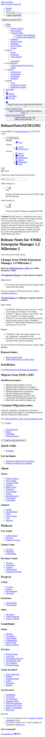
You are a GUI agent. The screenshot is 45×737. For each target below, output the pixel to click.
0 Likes (8, 423)
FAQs (13, 83)
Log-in (8, 10)
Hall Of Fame (11, 643)
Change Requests (12, 436)
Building (9, 676)
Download (10, 89)
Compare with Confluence (25, 35)
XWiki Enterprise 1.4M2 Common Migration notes (23, 419)
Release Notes (11, 487)
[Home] (7, 102)
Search (8, 13)
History (21, 160)
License (13, 48)
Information (22, 162)
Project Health (11, 638)
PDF (7, 190)
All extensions (11, 603)
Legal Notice (11, 498)
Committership (11, 640)
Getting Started (11, 536)
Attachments (23, 158)
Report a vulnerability (14, 708)
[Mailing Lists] (17, 734)
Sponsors (9, 520)
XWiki (13, 52)
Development (16, 74)
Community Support (18, 85)
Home (8, 24)
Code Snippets (16, 57)
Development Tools (13, 661)
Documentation (11, 512)
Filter (3, 179)
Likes (20, 164)
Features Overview (13, 540)
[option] (25, 192)
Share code (10, 710)
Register (9, 8)
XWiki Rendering (12, 617)
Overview (9, 587)
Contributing (10, 695)
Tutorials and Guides (13, 572)
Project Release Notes (14, 109)
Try (7, 92)
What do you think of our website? (19, 463)
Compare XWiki (17, 33)
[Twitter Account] (15, 734)
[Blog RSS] (20, 734)
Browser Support (12, 645)
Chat (7, 518)
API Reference (11, 569)
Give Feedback (11, 699)
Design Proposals (12, 665)
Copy (20, 142)
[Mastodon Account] (7, 734)
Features (9, 589)
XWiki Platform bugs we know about (20, 359)
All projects (15, 61)
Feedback (14, 78)
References (15, 44)
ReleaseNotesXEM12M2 (15, 115)
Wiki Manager (10, 298)
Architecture (10, 565)
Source (21, 153)
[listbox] (22, 197)
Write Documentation (14, 703)
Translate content (12, 701)
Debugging (10, 683)
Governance (10, 636)
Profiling (9, 685)
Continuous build (12, 679)
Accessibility (10, 500)
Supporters (10, 451)
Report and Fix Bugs (14, 705)
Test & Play (10, 697)
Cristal (13, 68)
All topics (9, 538)
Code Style (10, 656)
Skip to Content (7, 2)
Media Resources (12, 496)
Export (20, 147)
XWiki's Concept (17, 28)
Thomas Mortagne (21, 131)
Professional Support (18, 87)
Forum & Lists (11, 516)
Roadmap (14, 39)
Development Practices (14, 658)
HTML (8, 207)
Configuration (11, 554)
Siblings (21, 155)
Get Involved (16, 72)
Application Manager (12, 275)
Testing (8, 681)
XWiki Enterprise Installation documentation (21, 370)
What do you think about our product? (20, 461)
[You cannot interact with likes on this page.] (3, 423)
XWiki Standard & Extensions (22, 65)
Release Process (12, 654)
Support (9, 510)
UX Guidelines (11, 663)
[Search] (13, 13)
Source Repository (13, 674)
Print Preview (23, 149)
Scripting (9, 567)
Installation (10, 551)
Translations (15, 76)
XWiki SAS (20, 725)
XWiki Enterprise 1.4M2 (19, 268)
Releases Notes (16, 41)
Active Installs (16, 46)
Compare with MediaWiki (25, 37)
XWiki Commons (12, 619)
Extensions (15, 55)
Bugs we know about (14, 357)
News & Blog (16, 31)
